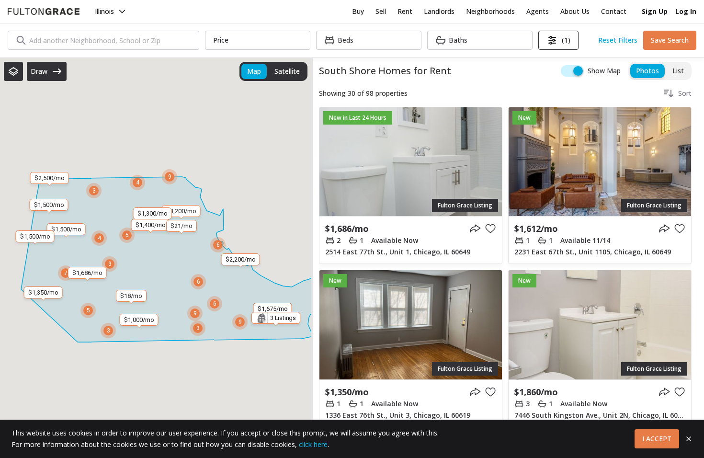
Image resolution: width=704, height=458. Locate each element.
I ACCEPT (656, 438)
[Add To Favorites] (490, 228)
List (678, 70)
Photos (647, 70)
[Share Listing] (475, 228)
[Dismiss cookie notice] (689, 439)
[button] (13, 71)
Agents (537, 11)
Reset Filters (617, 40)
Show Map (604, 70)
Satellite (287, 71)
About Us (575, 11)
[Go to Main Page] (43, 11)
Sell (380, 11)
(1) (566, 40)
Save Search (670, 40)
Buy (358, 11)
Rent (404, 11)
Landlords (439, 11)
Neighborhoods (490, 11)
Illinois (104, 11)
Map (254, 71)
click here (313, 444)
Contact (613, 11)
